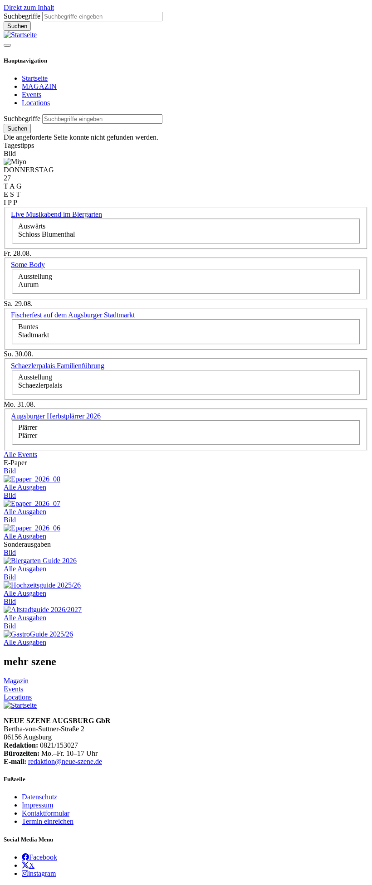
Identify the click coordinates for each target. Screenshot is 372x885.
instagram (42, 873)
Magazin (16, 681)
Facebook (43, 857)
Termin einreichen (47, 821)
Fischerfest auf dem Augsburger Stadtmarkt (73, 315)
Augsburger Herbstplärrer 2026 (56, 416)
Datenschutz (39, 797)
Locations (36, 103)
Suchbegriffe (22, 16)
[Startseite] (20, 35)
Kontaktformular (45, 813)
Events (31, 94)
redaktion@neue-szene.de (65, 761)
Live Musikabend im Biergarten (56, 214)
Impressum (37, 805)
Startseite (35, 78)
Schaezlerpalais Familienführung (57, 366)
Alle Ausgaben (25, 487)
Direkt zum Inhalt (29, 7)
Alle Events (20, 454)
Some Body (28, 264)
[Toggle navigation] (7, 45)
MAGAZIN (39, 86)
